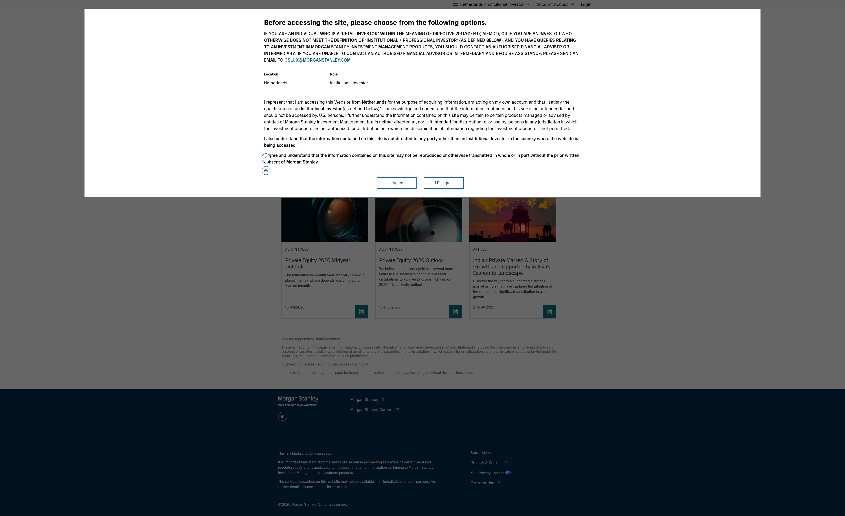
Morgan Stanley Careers (371, 409)
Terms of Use (482, 483)
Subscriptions (481, 453)
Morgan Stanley (364, 399)
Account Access (552, 4)
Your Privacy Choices (488, 473)
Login (586, 4)
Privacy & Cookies (487, 462)
